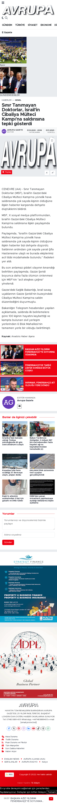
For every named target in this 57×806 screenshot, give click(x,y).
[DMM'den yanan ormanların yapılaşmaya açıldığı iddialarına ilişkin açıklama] (42, 487)
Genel (18, 100)
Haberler (7, 100)
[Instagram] (23, 728)
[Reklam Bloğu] (28, 587)
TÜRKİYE (20, 25)
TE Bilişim (35, 783)
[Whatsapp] (48, 728)
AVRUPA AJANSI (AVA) (34, 759)
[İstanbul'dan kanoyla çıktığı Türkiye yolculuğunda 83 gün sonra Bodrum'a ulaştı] (14, 429)
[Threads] (43, 728)
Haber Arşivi (10, 751)
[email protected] (29, 722)
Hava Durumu (11, 737)
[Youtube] (33, 728)
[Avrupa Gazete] (28, 10)
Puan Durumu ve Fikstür (16, 743)
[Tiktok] (38, 728)
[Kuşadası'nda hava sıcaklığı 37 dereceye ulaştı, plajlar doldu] (14, 461)
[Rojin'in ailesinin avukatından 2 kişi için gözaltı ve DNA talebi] (14, 487)
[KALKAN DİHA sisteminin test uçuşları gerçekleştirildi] (42, 461)
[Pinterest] (19, 728)
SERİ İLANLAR (10, 762)
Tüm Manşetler (12, 746)
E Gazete (7, 32)
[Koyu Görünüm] (3, 18)
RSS (10, 775)
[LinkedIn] (28, 728)
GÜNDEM (7, 25)
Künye (45, 762)
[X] (14, 728)
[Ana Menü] (3, 3)
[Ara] (6, 18)
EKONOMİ (46, 25)
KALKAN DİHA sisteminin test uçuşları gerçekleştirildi (42, 473)
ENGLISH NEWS (11, 759)
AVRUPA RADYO (30, 762)
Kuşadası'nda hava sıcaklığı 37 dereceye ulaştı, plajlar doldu (12, 473)
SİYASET (32, 25)
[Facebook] (9, 728)
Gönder (8, 542)
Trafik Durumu (11, 740)
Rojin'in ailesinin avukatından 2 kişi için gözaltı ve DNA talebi (13, 498)
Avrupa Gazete (25, 400)
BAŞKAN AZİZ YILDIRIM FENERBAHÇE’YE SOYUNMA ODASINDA (26, 801)
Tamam (52, 792)
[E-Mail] (19, 406)
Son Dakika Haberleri (14, 749)
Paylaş (8, 172)
